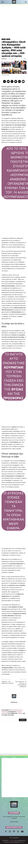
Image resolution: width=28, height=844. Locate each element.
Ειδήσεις (8, 5)
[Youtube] (22, 832)
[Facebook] (5, 832)
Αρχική (3, 5)
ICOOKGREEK (11, 840)
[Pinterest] (14, 832)
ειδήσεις (20, 713)
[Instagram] (9, 832)
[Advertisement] (14, 741)
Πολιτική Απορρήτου (14, 837)
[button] (2, 2)
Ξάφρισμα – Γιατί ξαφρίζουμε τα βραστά (7, 682)
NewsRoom (4, 58)
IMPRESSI (22, 842)
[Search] (26, 2)
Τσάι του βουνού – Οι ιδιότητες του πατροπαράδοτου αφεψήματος (20, 684)
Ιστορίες (8, 39)
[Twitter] (18, 832)
